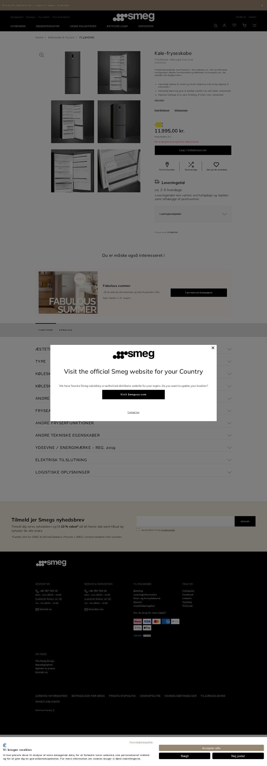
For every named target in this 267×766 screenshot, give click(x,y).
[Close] (213, 348)
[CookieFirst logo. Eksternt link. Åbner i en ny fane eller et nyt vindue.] (4, 745)
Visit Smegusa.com (133, 394)
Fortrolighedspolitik (141, 742)
